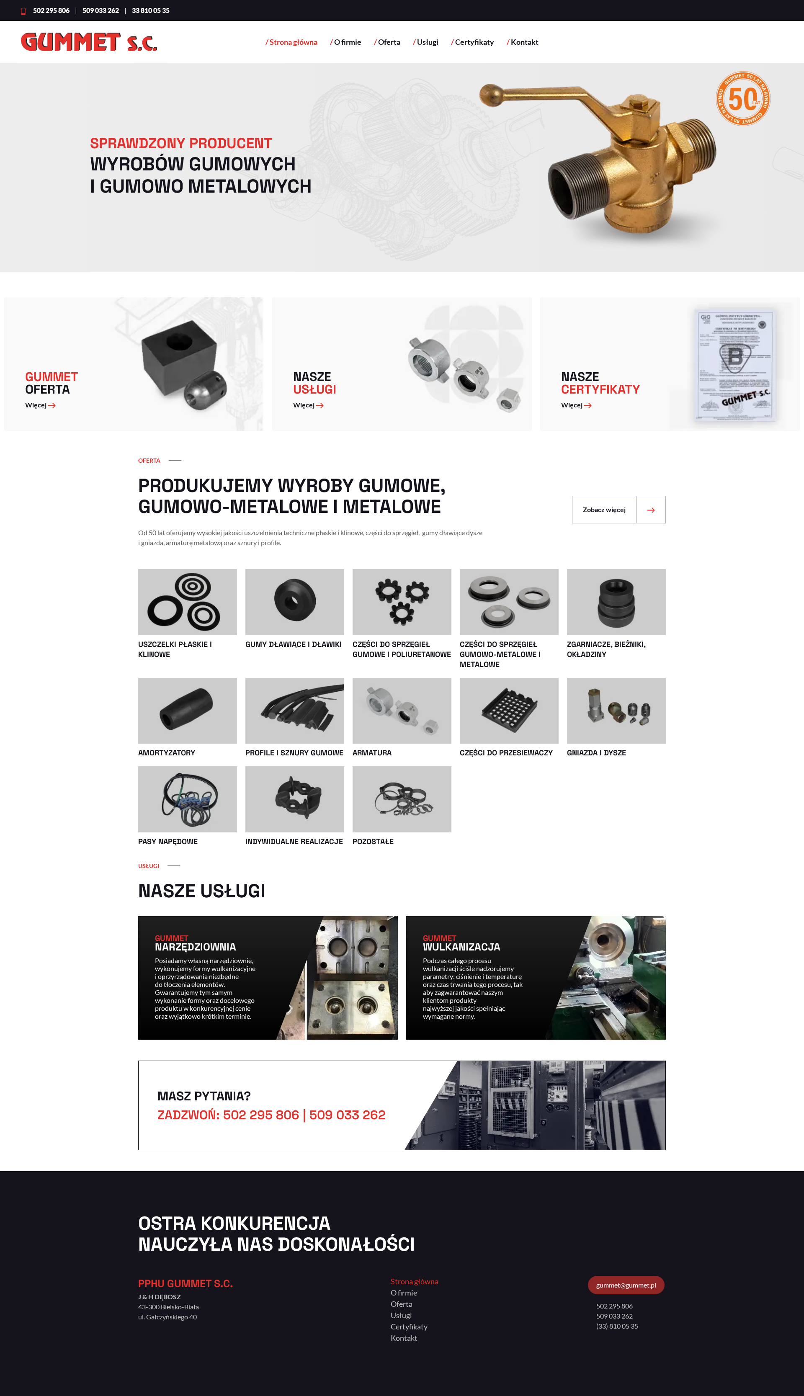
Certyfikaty (474, 41)
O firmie (347, 41)
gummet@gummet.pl (626, 1285)
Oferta (389, 41)
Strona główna (293, 41)
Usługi (427, 41)
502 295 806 (614, 1306)
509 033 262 (614, 1316)
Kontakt (525, 41)
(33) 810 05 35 (617, 1326)
